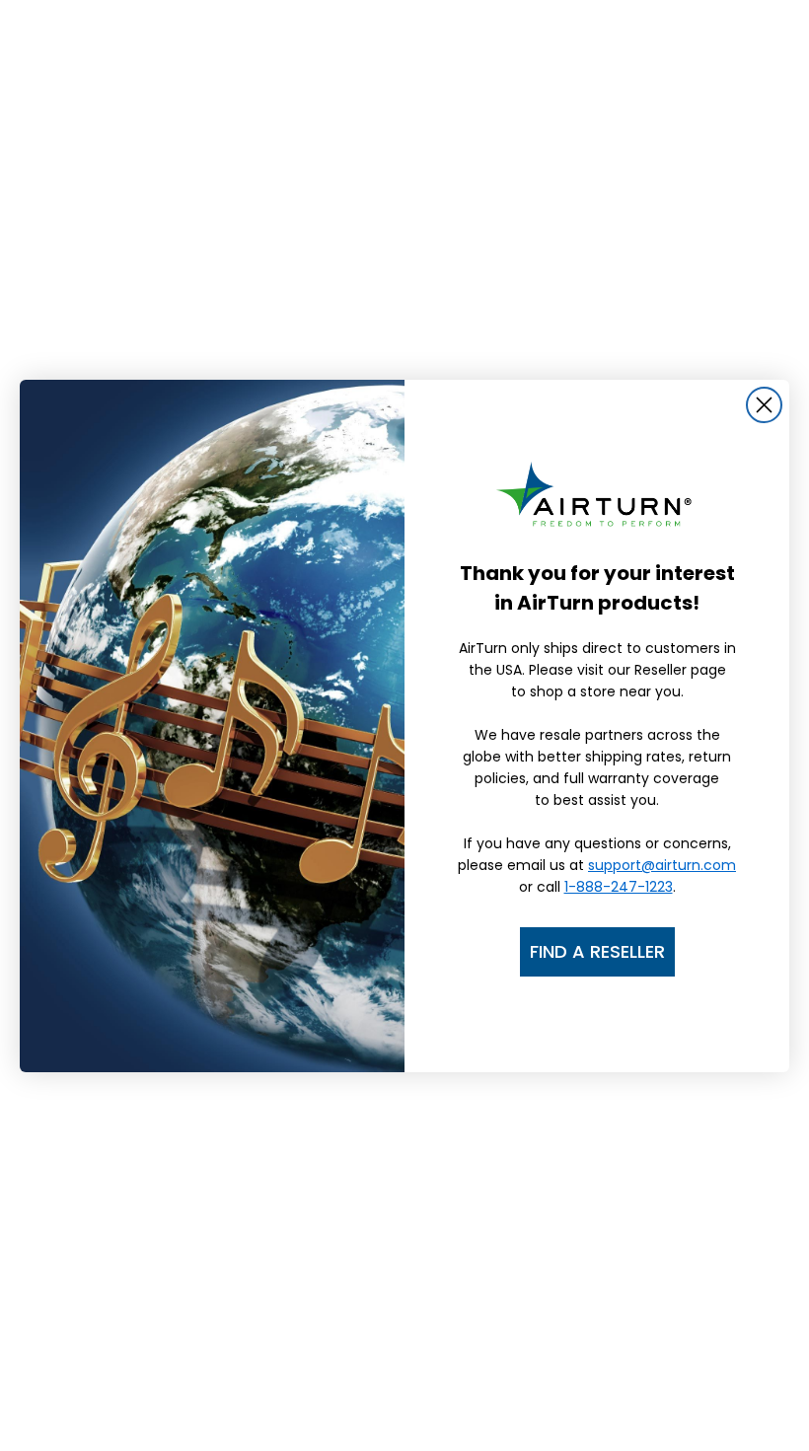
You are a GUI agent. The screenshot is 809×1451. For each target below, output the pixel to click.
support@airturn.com (662, 865)
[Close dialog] (764, 405)
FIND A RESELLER (597, 951)
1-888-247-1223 (618, 887)
